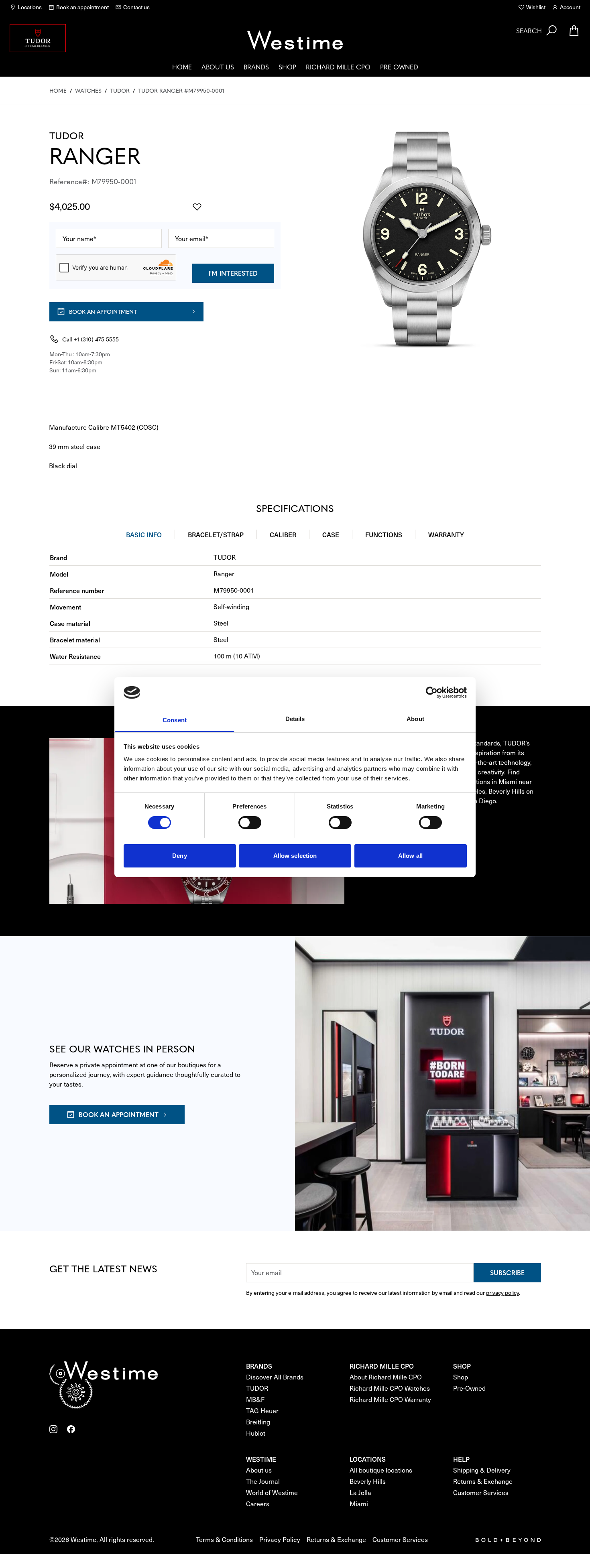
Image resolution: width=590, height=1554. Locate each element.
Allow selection (295, 855)
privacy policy (502, 1292)
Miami (359, 1503)
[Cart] (574, 30)
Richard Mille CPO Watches (390, 1388)
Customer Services (481, 1492)
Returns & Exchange (483, 1481)
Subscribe (507, 1272)
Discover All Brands (274, 1377)
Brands (256, 66)
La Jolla (360, 1492)
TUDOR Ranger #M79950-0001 (181, 90)
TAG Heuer (262, 1410)
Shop (287, 66)
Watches (88, 90)
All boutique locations (381, 1470)
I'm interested (233, 272)
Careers (257, 1503)
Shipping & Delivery (482, 1470)
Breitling (258, 1422)
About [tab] (415, 718)
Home (182, 66)
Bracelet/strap (216, 534)
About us (217, 66)
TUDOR (120, 90)
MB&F (255, 1399)
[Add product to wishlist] (197, 207)
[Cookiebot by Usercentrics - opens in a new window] (432, 693)
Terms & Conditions (224, 1539)
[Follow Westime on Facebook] (71, 1429)
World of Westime (272, 1492)
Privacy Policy (279, 1539)
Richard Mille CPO (338, 66)
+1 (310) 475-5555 (96, 339)
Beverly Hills (368, 1481)
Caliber (283, 534)
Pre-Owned (399, 66)
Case (330, 534)
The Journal (263, 1481)
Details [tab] (295, 718)
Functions (383, 534)
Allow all (410, 855)
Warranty (446, 534)
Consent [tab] (175, 720)
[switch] (249, 822)
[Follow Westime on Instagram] (53, 1429)
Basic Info (144, 534)
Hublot (255, 1433)
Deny (179, 855)
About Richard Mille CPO (386, 1377)
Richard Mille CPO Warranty (390, 1399)
